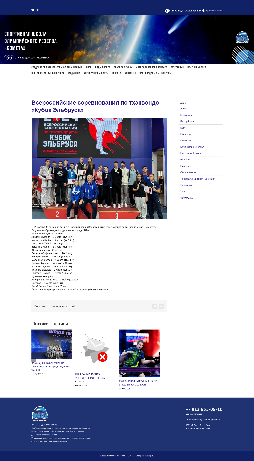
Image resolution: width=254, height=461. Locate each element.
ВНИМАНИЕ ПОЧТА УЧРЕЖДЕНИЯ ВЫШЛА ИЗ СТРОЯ (92, 378)
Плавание (185, 166)
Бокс (183, 127)
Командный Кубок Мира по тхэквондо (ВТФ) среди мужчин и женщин (51, 366)
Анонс (183, 108)
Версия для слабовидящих (185, 10)
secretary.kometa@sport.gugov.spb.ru (203, 419)
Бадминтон (186, 115)
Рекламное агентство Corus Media (120, 456)
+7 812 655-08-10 (204, 409)
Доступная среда (214, 10)
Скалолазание (188, 172)
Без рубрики (187, 121)
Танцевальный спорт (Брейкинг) (197, 178)
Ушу (182, 191)
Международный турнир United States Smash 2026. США (138, 382)
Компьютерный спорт (192, 146)
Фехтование (187, 197)
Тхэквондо (186, 185)
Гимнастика (186, 134)
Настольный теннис (191, 153)
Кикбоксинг (186, 140)
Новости (185, 159)
